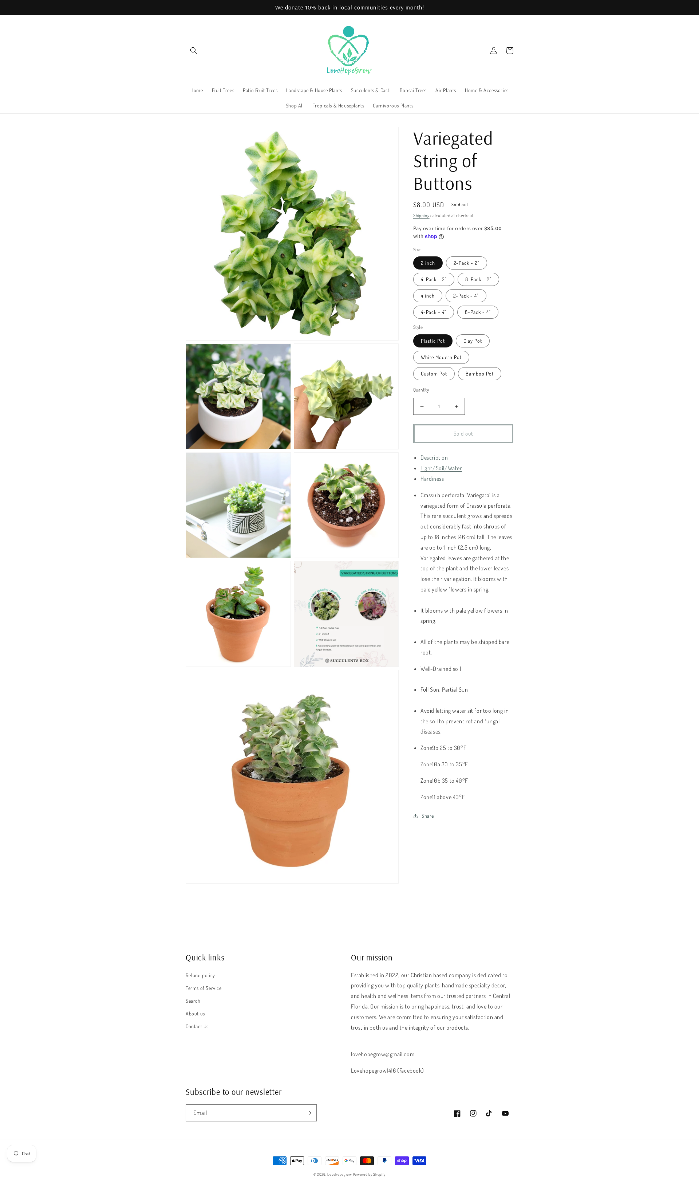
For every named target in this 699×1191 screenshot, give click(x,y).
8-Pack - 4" (478, 312)
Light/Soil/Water (441, 468)
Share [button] (428, 816)
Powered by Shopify (369, 1174)
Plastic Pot (433, 341)
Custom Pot (434, 373)
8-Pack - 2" (478, 279)
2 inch (428, 263)
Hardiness (432, 478)
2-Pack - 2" (466, 263)
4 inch (428, 296)
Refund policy (200, 975)
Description (434, 457)
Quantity (421, 390)
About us (195, 1013)
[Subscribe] (308, 1112)
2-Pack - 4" (466, 296)
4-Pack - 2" (434, 279)
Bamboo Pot (480, 373)
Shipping (421, 215)
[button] (194, 51)
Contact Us (197, 1026)
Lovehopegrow (339, 1174)
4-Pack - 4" (433, 312)
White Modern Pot (441, 357)
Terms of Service (204, 988)
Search (193, 1001)
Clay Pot (472, 341)
